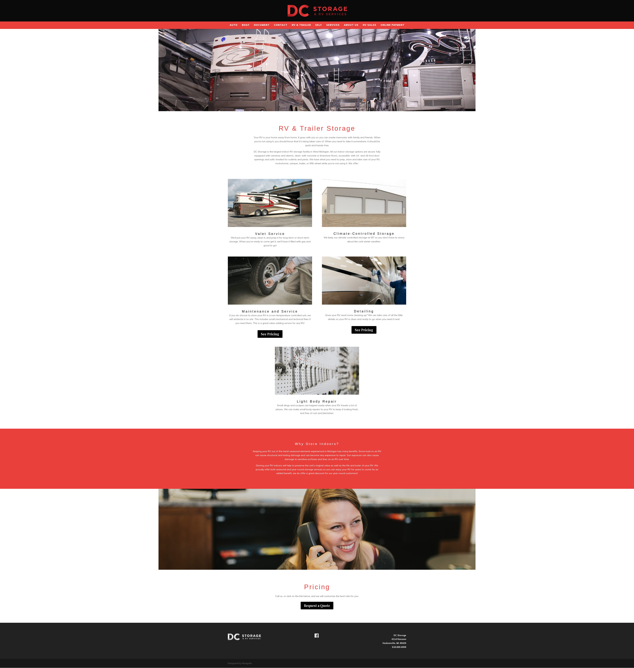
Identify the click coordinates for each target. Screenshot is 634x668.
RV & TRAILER (301, 25)
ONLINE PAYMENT (393, 25)
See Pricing (270, 334)
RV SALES (369, 25)
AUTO (234, 25)
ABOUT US (351, 25)
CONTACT (280, 25)
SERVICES (333, 25)
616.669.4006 (399, 647)
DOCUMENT (262, 25)
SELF (318, 25)
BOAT (246, 25)
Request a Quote (317, 605)
